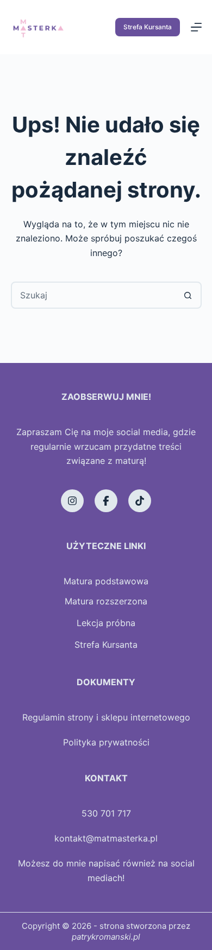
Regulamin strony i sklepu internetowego (106, 717)
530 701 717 (106, 813)
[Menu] (196, 27)
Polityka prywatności (106, 742)
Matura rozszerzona (106, 601)
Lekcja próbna (106, 622)
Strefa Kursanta (147, 27)
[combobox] (94, 295)
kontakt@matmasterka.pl (106, 838)
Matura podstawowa (106, 581)
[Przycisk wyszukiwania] (188, 295)
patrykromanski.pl (106, 937)
